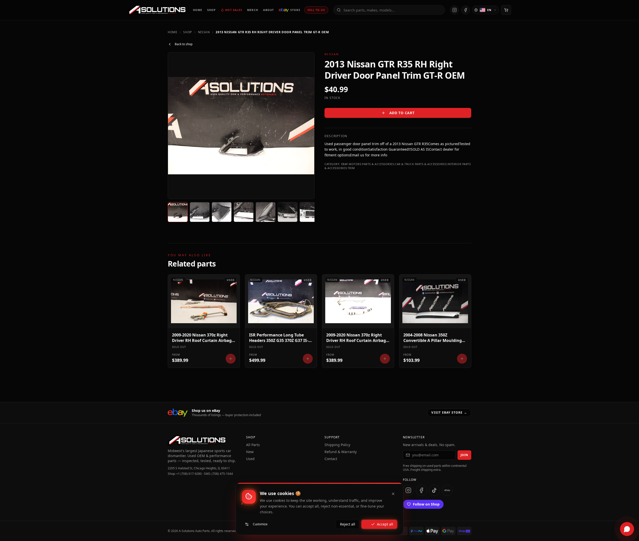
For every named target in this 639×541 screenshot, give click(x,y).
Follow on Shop (426, 504)
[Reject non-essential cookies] (393, 494)
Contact (330, 458)
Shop (187, 32)
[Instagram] (454, 9)
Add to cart (402, 112)
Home (172, 32)
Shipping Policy (337, 444)
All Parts (253, 444)
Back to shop (183, 44)
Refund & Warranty (340, 451)
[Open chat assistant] (627, 529)
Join (464, 455)
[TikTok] (434, 490)
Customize (260, 524)
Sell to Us (316, 10)
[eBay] (447, 490)
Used (250, 458)
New (250, 451)
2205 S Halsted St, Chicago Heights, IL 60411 (199, 468)
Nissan (204, 32)
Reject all (347, 524)
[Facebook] (465, 9)
